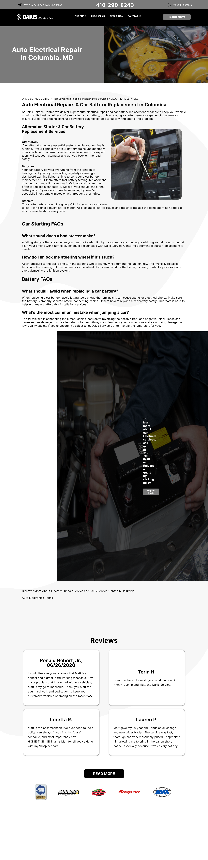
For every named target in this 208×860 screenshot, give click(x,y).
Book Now (177, 17)
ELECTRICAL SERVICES (124, 98)
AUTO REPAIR (98, 16)
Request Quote (151, 491)
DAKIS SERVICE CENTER (36, 98)
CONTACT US (134, 16)
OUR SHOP (80, 16)
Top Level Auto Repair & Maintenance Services (80, 98)
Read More (104, 773)
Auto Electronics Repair (37, 598)
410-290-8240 (115, 5)
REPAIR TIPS (116, 16)
